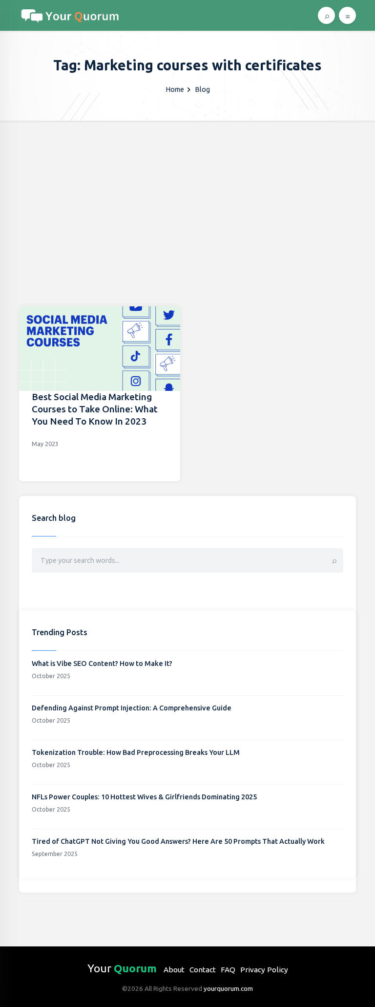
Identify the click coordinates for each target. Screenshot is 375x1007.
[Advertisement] (187, 194)
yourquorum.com (228, 988)
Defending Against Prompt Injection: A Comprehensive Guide (131, 708)
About (174, 969)
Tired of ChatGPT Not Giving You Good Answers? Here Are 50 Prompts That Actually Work (178, 841)
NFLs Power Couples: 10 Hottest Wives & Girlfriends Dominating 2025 (144, 797)
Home (175, 89)
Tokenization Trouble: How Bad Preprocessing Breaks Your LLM (136, 752)
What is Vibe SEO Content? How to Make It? (102, 663)
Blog (202, 89)
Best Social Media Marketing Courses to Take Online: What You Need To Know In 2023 (95, 409)
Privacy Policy (264, 969)
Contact (202, 969)
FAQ (228, 969)
